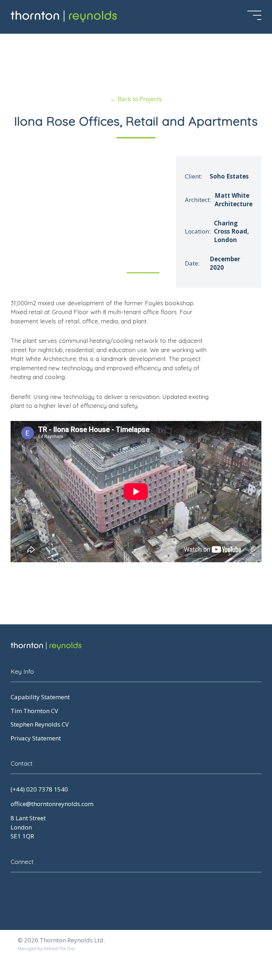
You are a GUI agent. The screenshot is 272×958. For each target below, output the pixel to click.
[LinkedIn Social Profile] (16, 888)
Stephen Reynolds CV (40, 724)
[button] (160, 218)
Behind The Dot (59, 949)
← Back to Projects (136, 99)
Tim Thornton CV (34, 711)
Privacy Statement (36, 738)
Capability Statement (40, 697)
